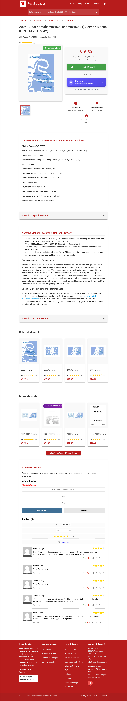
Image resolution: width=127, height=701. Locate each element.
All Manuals (47, 649)
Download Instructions (74, 662)
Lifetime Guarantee (73, 666)
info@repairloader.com (97, 662)
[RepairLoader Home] (32, 4)
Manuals (37, 20)
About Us (69, 678)
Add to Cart (82, 67)
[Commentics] (63, 556)
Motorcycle (53, 20)
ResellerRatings (71, 683)
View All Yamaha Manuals (63, 453)
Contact (96, 4)
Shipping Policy (71, 649)
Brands (72, 4)
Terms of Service (72, 658)
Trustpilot (69, 687)
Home (23, 20)
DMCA (96, 696)
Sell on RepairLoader (50, 662)
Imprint (104, 696)
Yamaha (69, 20)
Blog (87, 4)
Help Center (70, 674)
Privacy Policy (85, 696)
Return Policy (70, 654)
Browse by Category (50, 658)
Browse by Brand (49, 654)
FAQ (80, 4)
